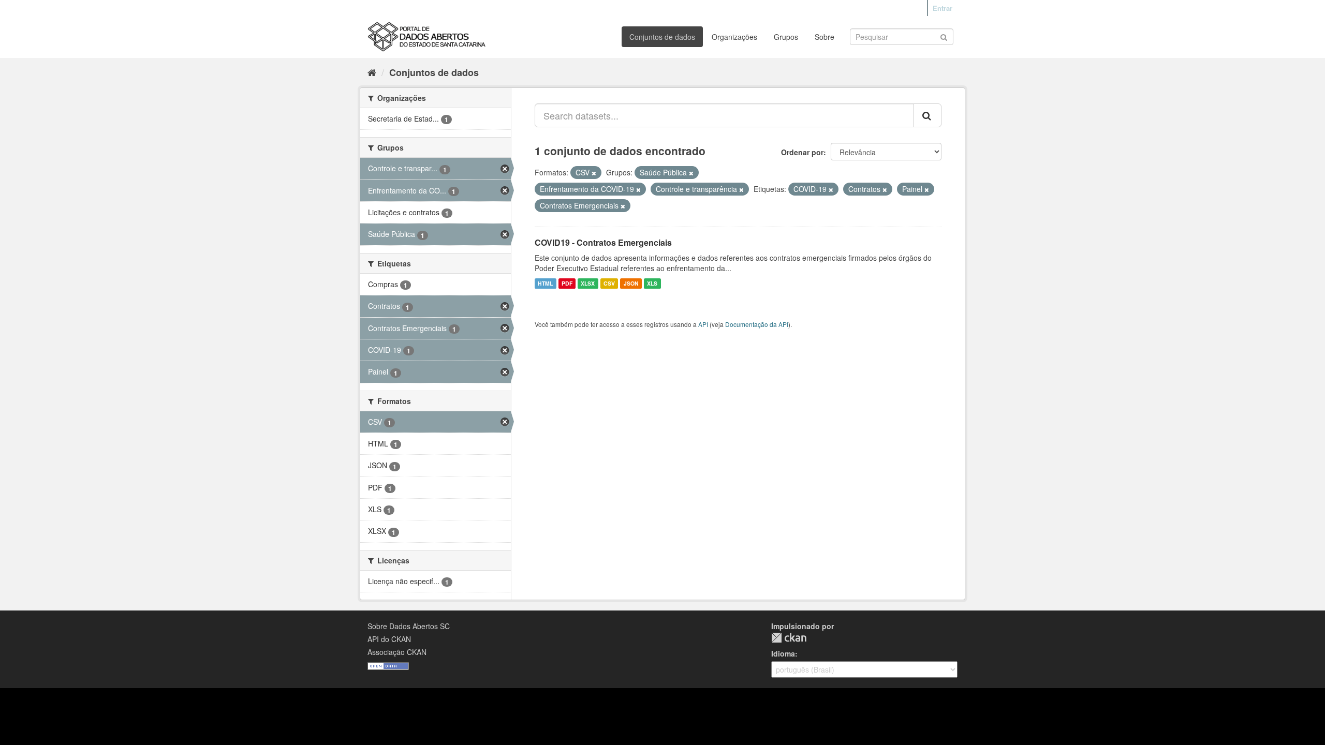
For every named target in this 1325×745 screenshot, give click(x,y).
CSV (609, 283)
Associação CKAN (396, 652)
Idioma (783, 653)
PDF (567, 283)
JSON (631, 283)
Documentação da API (756, 324)
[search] (927, 115)
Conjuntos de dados (662, 37)
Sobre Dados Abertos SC (408, 626)
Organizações (734, 37)
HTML (545, 283)
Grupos (786, 37)
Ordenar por (802, 152)
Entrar (942, 8)
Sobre (824, 37)
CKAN (788, 637)
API (703, 324)
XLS (652, 283)
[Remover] (594, 173)
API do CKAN (389, 639)
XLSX (588, 283)
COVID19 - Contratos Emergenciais (603, 242)
